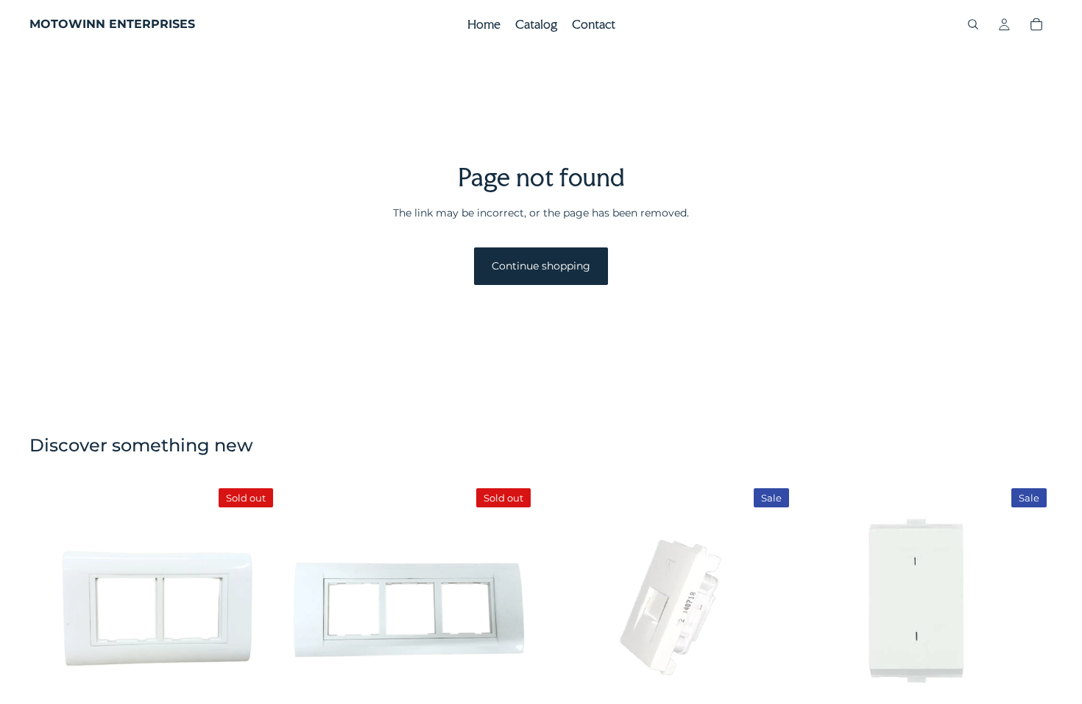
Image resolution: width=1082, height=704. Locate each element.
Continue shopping (541, 265)
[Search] (973, 24)
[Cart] (1036, 24)
